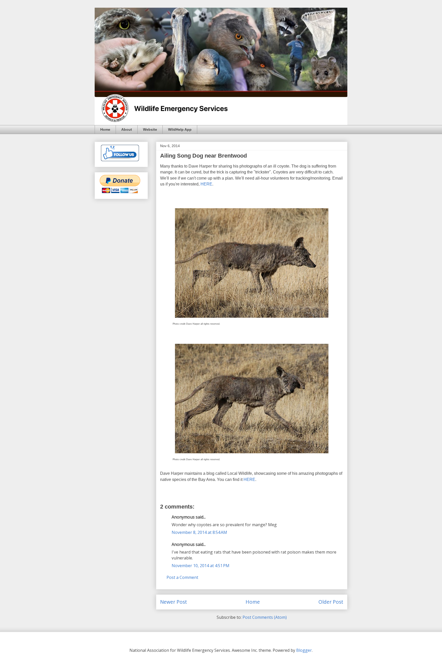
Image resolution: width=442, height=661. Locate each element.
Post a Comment (182, 577)
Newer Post (173, 601)
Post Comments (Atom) (264, 617)
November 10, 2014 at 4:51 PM (200, 565)
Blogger (304, 650)
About (126, 129)
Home (105, 129)
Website (150, 129)
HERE (206, 184)
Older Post (330, 601)
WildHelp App (180, 129)
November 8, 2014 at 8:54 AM (199, 532)
